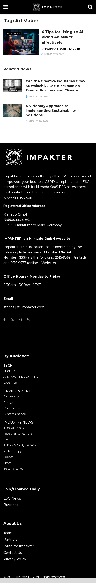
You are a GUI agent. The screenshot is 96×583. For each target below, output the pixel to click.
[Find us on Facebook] (4, 319)
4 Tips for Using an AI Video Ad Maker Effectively (62, 37)
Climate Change (14, 414)
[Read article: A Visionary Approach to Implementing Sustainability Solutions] (12, 110)
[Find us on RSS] (28, 319)
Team (8, 533)
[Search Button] (90, 7)
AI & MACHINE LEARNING (21, 376)
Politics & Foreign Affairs (19, 445)
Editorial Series (13, 468)
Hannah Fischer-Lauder (62, 48)
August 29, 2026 (38, 96)
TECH (8, 365)
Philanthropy (12, 451)
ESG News (12, 498)
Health (7, 439)
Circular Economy (15, 408)
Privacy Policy (14, 559)
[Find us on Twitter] (12, 319)
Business (13, 33)
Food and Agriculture (17, 433)
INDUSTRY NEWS (18, 422)
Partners (10, 539)
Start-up (9, 371)
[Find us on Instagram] (20, 319)
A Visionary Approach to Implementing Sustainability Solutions (51, 110)
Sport (7, 462)
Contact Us (12, 552)
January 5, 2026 (54, 54)
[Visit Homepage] (48, 7)
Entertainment (13, 427)
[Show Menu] (5, 7)
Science (8, 457)
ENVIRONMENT (17, 391)
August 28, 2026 (38, 121)
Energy (8, 402)
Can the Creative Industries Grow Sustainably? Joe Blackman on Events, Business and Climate (55, 85)
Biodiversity (11, 396)
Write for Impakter (18, 546)
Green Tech (10, 382)
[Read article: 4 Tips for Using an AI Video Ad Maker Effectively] (21, 42)
